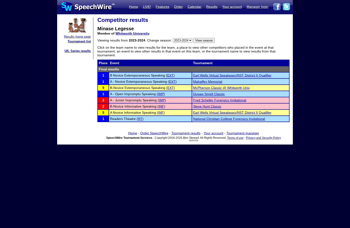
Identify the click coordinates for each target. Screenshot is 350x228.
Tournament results (185, 133)
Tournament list (79, 41)
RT (140, 119)
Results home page (77, 36)
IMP (161, 94)
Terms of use (235, 138)
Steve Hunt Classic (207, 106)
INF (161, 106)
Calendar (194, 7)
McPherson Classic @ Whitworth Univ (221, 88)
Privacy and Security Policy (263, 138)
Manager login (257, 7)
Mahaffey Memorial (207, 81)
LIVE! (147, 7)
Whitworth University (132, 33)
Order (178, 7)
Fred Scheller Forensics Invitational (219, 100)
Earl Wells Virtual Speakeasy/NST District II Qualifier (232, 75)
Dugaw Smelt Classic (209, 94)
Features (162, 7)
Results (211, 7)
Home (133, 7)
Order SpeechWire (154, 133)
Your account (232, 7)
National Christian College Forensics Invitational (229, 119)
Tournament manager (242, 133)
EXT (170, 75)
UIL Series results (78, 51)
